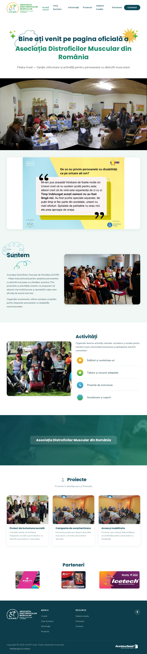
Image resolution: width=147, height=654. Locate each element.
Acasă (45, 7)
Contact (132, 7)
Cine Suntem (57, 7)
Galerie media (100, 7)
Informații (73, 7)
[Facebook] (137, 612)
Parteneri (117, 7)
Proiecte (87, 7)
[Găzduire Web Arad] (126, 646)
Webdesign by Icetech (20, 648)
